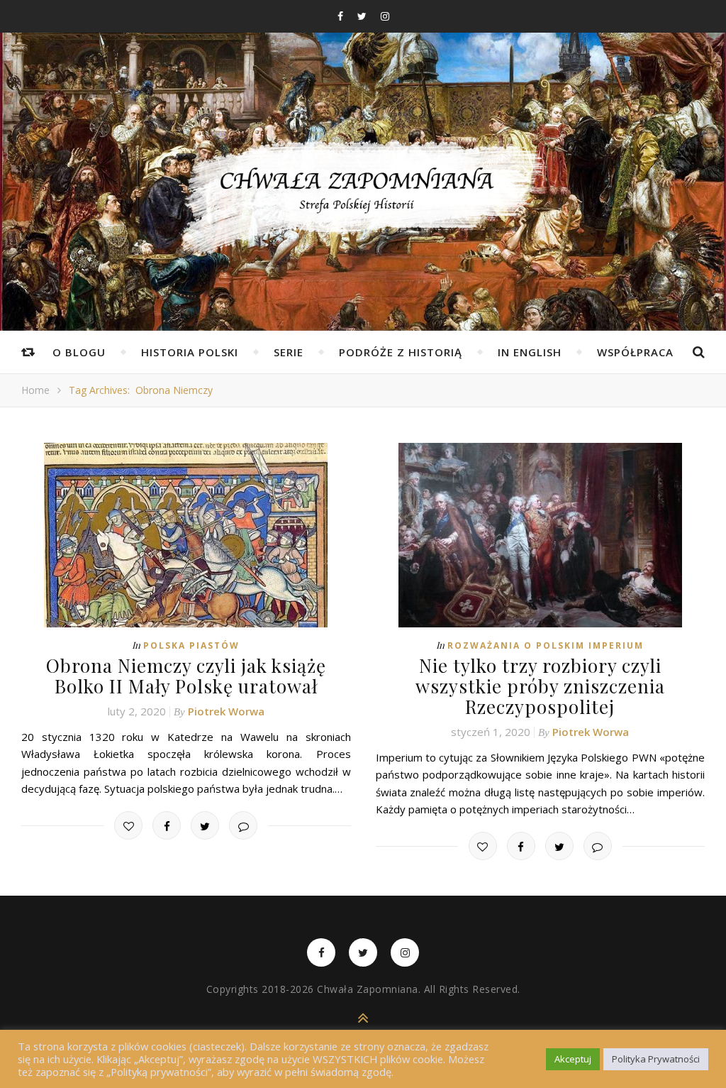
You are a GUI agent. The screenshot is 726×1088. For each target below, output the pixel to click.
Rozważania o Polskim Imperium (545, 645)
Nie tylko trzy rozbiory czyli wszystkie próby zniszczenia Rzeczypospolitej (540, 686)
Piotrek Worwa (226, 711)
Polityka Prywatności (656, 1059)
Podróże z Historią (400, 352)
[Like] (128, 825)
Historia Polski (189, 352)
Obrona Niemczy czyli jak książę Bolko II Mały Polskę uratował (186, 675)
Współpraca (635, 352)
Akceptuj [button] (572, 1059)
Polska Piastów (191, 645)
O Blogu (79, 352)
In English (530, 352)
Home (35, 390)
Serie (288, 352)
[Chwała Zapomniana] (363, 199)
